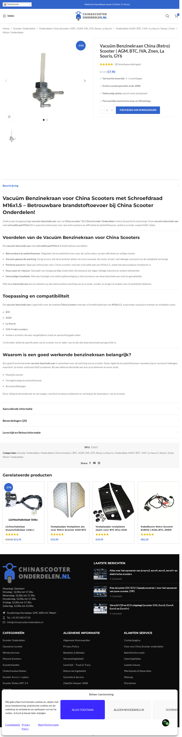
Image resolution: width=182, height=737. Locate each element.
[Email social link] (94, 463)
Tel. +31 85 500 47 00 (18, 617)
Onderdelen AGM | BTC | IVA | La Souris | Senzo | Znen (145, 28)
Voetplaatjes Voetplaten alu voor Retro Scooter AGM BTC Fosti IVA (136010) (68, 529)
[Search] (167, 15)
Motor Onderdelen (13, 32)
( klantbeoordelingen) (128, 64)
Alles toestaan (82, 709)
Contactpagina (132, 640)
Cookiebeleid (12, 724)
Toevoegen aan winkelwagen (137, 110)
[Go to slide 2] (47, 120)
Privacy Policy (71, 646)
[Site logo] (91, 15)
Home (6, 28)
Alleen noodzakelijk (129, 709)
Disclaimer (130, 683)
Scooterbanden (11, 664)
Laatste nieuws (132, 664)
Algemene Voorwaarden (76, 640)
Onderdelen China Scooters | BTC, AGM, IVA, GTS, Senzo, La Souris (75, 28)
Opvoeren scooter (13, 646)
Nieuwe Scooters (12, 658)
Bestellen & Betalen (74, 652)
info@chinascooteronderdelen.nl (25, 622)
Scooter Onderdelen (24, 28)
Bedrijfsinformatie (48, 724)
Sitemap (128, 677)
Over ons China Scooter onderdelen (143, 646)
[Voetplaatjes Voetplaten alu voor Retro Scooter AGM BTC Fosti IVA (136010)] (68, 502)
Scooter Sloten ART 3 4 (15, 683)
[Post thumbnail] (100, 575)
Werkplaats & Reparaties (137, 670)
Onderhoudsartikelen (14, 670)
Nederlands (13, 4)
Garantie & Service (73, 677)
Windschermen (11, 652)
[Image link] (36, 572)
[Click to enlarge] (9, 117)
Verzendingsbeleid (73, 658)
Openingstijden (132, 658)
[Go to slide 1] (44, 120)
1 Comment (116, 579)
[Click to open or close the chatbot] (165, 723)
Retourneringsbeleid (74, 670)
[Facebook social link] (90, 463)
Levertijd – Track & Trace (76, 664)
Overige (7, 689)
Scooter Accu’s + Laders (16, 677)
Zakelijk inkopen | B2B (75, 683)
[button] (6, 80)
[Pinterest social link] (99, 463)
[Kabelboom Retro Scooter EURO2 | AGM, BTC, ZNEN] (158, 502)
